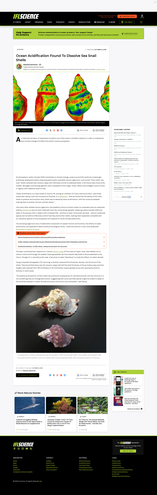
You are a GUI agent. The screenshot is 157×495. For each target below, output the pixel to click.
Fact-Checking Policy (86, 469)
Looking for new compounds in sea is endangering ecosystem (127, 177)
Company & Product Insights (22, 472)
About (15, 465)
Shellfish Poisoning (119, 145)
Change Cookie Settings (120, 472)
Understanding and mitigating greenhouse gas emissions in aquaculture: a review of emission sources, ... (126, 160)
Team (15, 463)
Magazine (100, 22)
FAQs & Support (51, 469)
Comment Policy (84, 465)
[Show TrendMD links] (141, 196)
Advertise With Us (52, 467)
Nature (21, 49)
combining (26, 210)
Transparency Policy (85, 467)
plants (84, 416)
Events (71, 22)
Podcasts (60, 22)
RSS (40, 481)
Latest (28, 22)
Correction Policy (84, 463)
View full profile (100, 69)
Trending (39, 22)
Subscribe (16, 469)
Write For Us (50, 463)
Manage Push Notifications (121, 476)
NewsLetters (84, 22)
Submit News (50, 465)
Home (15, 461)
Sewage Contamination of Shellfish (123, 139)
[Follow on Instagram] (22, 448)
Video (49, 22)
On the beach (117, 171)
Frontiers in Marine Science (28, 229)
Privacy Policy (116, 465)
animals (21, 416)
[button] (141, 22)
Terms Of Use (116, 461)
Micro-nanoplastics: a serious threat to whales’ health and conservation (128, 188)
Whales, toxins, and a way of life (122, 183)
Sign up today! (128, 451)
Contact (48, 461)
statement (63, 196)
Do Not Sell (115, 474)
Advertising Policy (118, 467)
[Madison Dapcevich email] (40, 64)
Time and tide (117, 166)
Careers (15, 467)
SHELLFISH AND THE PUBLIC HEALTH (124, 133)
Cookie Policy (116, 463)
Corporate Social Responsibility (122, 469)
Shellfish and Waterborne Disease (123, 152)
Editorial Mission (84, 461)
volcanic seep (58, 252)
